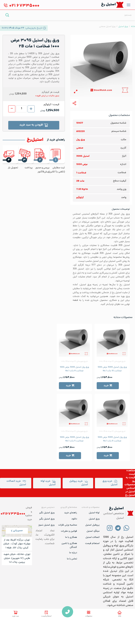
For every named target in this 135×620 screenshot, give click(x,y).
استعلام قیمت (46, 616)
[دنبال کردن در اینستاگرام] (110, 528)
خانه (119, 616)
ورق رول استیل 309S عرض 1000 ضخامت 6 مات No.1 (112, 439)
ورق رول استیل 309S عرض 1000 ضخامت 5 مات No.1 (74, 439)
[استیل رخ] (120, 5)
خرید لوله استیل (48, 483)
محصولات (88, 616)
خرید (106, 385)
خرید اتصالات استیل (16, 483)
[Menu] (128, 5)
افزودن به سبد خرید (31, 125)
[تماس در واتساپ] (126, 528)
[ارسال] (7, 15)
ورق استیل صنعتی (107, 26)
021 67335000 (67, 611)
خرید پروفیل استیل (78, 483)
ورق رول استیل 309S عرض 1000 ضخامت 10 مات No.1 (112, 368)
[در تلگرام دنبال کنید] (118, 528)
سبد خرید (15, 616)
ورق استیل (123, 26)
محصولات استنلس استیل (129, 488)
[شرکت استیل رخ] (129, 513)
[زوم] (75, 92)
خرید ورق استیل (109, 483)
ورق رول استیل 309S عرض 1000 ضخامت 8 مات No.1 (74, 368)
